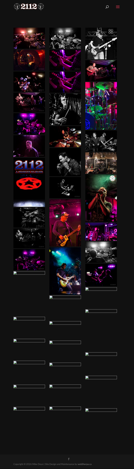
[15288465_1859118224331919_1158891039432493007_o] (101, 105)
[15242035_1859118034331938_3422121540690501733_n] (65, 271)
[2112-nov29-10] (29, 146)
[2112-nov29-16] (29, 327)
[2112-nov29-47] (29, 218)
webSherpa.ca (85, 464)
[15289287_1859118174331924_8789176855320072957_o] (101, 198)
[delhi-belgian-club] (101, 330)
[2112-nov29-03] (29, 238)
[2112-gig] (29, 417)
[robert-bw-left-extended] (65, 162)
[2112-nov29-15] (29, 102)
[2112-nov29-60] (29, 38)
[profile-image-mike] (101, 43)
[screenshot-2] (101, 163)
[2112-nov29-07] (65, 351)
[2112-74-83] (29, 293)
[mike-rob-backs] (65, 307)
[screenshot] (101, 232)
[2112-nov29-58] (29, 60)
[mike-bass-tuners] (101, 418)
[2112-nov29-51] (65, 330)
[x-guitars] (65, 60)
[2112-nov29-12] (65, 416)
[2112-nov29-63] (101, 141)
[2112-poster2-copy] (29, 182)
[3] (65, 373)
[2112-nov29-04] (65, 187)
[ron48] (29, 395)
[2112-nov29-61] (101, 252)
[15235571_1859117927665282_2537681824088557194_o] (65, 222)
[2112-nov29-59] (65, 395)
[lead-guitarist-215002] (29, 349)
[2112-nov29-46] (29, 82)
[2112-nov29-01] (29, 259)
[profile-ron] (65, 109)
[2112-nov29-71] (29, 372)
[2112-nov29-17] (101, 275)
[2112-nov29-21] (101, 70)
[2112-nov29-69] (101, 297)
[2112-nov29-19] (101, 363)
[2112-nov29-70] (29, 123)
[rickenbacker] (101, 391)
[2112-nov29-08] (65, 136)
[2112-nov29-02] (65, 38)
